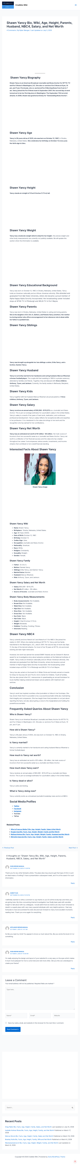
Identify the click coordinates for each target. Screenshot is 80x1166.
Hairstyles (14, 893)
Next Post (73, 848)
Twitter (16, 806)
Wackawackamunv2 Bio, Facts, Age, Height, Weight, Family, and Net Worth (31, 1143)
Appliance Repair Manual (19, 927)
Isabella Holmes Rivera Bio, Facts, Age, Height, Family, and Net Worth (29, 1130)
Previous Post (8, 848)
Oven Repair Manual (17, 866)
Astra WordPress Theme (56, 1157)
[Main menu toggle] (76, 5)
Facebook (17, 809)
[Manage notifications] (75, 1161)
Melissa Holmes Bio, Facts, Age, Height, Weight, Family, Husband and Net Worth (40, 834)
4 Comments (11, 30)
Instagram (17, 811)
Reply (73, 883)
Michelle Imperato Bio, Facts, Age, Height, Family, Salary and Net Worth (37, 837)
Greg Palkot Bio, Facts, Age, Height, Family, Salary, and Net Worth (28, 1127)
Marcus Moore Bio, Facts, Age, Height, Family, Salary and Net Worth (29, 1136)
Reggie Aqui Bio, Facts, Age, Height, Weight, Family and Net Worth (35, 832)
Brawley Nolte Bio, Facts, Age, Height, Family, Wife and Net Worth (28, 1139)
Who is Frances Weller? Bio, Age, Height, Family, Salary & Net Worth (36, 829)
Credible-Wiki (21, 5)
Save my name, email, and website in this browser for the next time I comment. (36, 1023)
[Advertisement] (40, 51)
